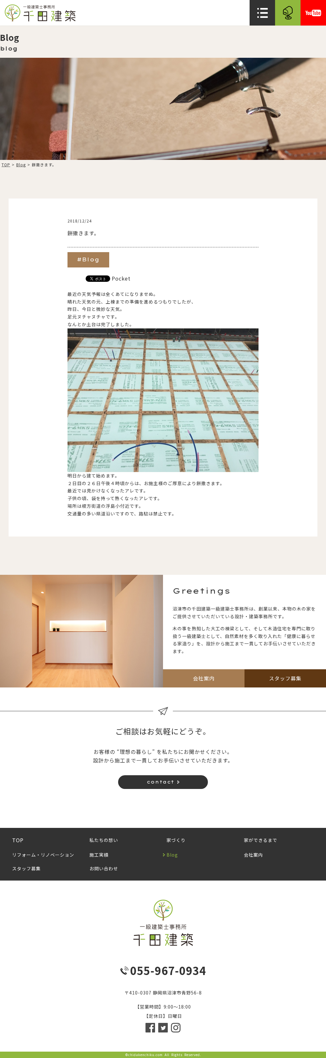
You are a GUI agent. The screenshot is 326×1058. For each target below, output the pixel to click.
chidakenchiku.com (145, 1054)
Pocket (121, 278)
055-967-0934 (168, 970)
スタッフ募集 (285, 678)
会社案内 (204, 678)
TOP (6, 164)
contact (160, 782)
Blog (21, 164)
